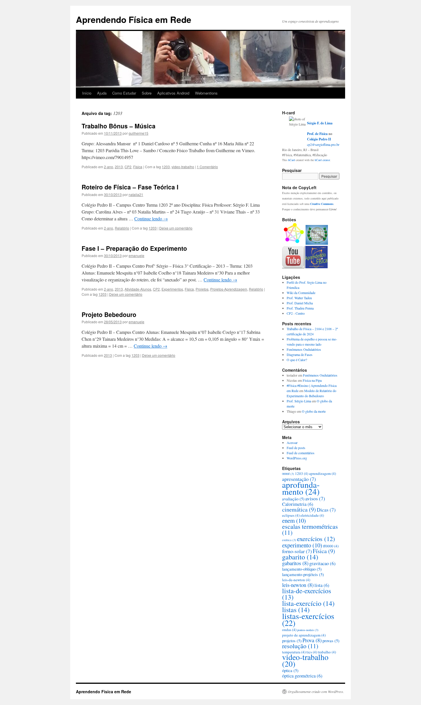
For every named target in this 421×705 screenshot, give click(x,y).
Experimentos (172, 289)
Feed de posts (296, 447)
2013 (119, 166)
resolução (300, 646)
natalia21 (136, 194)
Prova (312, 640)
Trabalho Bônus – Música (119, 126)
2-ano (108, 166)
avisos (315, 498)
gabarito (300, 556)
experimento (302, 545)
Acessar (292, 442)
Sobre (147, 93)
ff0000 (331, 546)
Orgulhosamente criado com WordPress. (316, 691)
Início (86, 93)
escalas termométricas (310, 529)
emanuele (136, 255)
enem (294, 520)
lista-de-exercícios (306, 594)
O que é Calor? (297, 359)
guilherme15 (138, 133)
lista (321, 585)
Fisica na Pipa (312, 380)
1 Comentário (207, 166)
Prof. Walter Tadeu (299, 297)
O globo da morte (314, 411)
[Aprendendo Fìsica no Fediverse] (293, 243)
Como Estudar (124, 93)
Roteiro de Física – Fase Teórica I (130, 187)
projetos (292, 640)
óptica (290, 670)
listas (296, 609)
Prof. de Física (317, 133)
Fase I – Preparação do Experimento (134, 248)
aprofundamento (301, 488)
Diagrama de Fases (299, 354)
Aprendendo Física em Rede (133, 19)
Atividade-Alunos (138, 289)
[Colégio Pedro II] (317, 243)
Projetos (202, 289)
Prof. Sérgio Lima (299, 401)
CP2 (128, 166)
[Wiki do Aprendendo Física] (316, 267)
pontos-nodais (307, 630)
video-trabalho (183, 166)
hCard (291, 160)
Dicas (326, 509)
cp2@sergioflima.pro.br (323, 144)
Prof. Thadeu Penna (300, 308)
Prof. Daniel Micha (300, 303)
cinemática (299, 509)
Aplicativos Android (173, 93)
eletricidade (312, 515)
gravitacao (322, 563)
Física (137, 166)
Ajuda (102, 93)
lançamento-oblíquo (302, 569)
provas (330, 640)
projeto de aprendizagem (304, 635)
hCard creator (322, 160)
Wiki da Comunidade (301, 292)
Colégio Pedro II (319, 139)
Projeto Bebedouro (109, 314)
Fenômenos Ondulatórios (304, 349)
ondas (289, 629)
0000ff (288, 474)
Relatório (122, 228)
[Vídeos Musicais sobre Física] (293, 267)
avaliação (293, 499)
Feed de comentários (300, 453)
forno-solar (297, 551)
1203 (166, 166)
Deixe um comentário (175, 228)
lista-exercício (308, 603)
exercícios (316, 538)
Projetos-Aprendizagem (228, 289)
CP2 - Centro (296, 313)
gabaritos (295, 563)
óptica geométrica (302, 676)
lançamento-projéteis (303, 574)
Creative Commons (321, 204)
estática (289, 540)
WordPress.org (297, 458)
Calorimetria (297, 504)
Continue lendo (151, 219)
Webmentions (206, 93)
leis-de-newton (296, 579)
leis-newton (298, 584)
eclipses (291, 515)
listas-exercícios (308, 619)
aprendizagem (322, 473)
